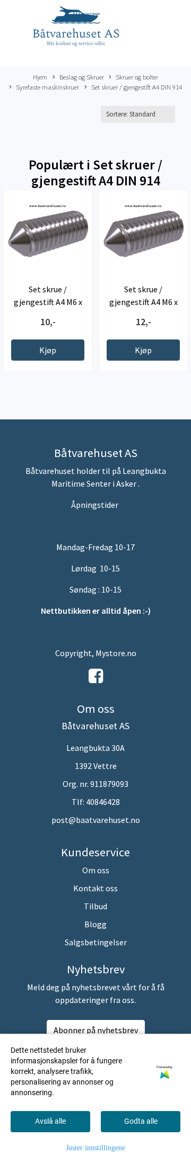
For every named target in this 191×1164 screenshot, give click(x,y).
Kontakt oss (95, 888)
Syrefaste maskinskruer (47, 87)
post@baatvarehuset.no (95, 819)
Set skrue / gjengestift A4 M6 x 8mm (143, 302)
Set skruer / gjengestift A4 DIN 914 (136, 87)
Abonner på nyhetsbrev (96, 1030)
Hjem (40, 77)
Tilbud (95, 906)
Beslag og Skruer (81, 77)
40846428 (103, 801)
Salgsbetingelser (96, 942)
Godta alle (141, 1121)
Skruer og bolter (137, 77)
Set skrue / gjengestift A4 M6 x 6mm (48, 302)
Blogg (95, 924)
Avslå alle (50, 1121)
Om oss (95, 870)
